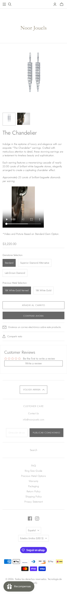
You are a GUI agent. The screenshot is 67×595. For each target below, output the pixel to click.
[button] (33, 390)
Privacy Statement (33, 502)
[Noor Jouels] (34, 25)
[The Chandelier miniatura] (9, 119)
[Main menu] (4, 4)
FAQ (33, 466)
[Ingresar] (55, 4)
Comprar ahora (33, 315)
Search (33, 450)
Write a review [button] (33, 363)
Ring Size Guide (33, 471)
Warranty (33, 481)
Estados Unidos (31, 538)
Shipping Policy (33, 496)
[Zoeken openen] (10, 4)
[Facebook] (30, 518)
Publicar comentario (46, 432)
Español (32, 530)
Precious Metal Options (33, 476)
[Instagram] (37, 518)
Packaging (33, 486)
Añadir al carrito (33, 305)
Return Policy (34, 491)
